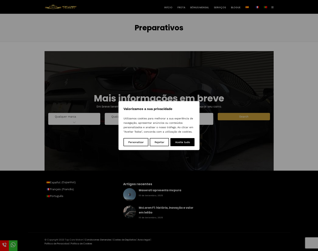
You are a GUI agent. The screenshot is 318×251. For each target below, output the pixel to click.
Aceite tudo (182, 142)
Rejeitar (159, 142)
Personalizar (136, 142)
